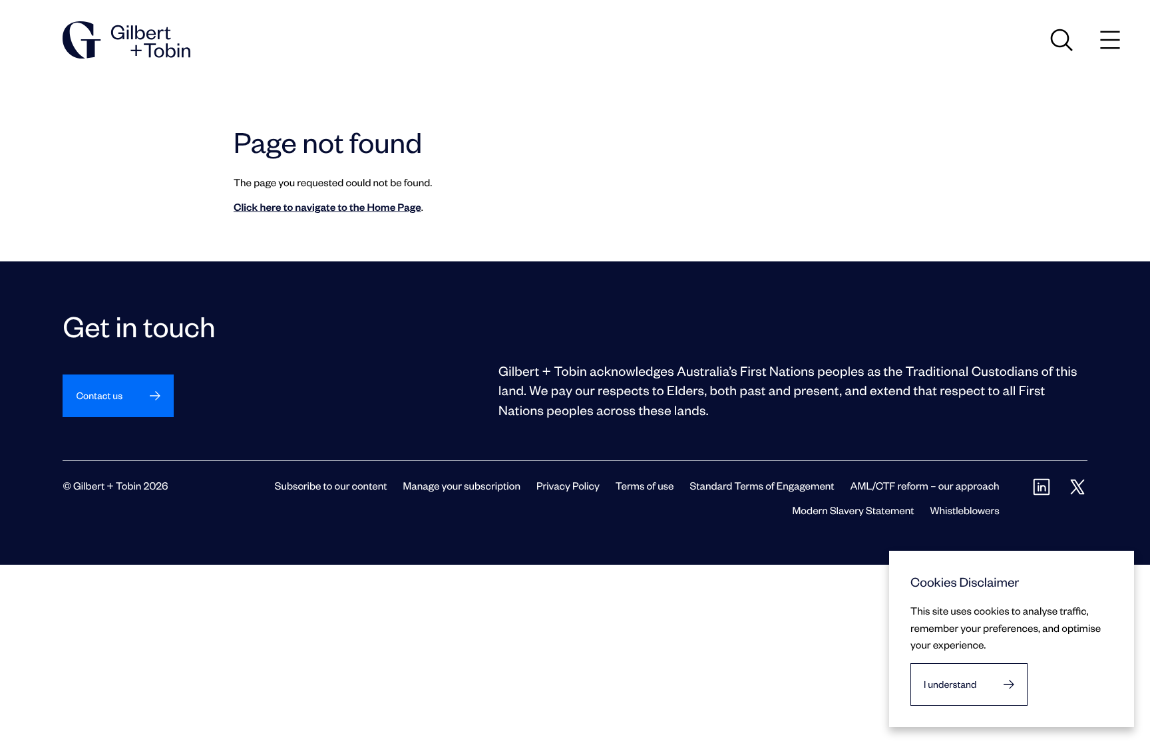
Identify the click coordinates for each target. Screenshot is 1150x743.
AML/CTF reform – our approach (925, 485)
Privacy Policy (568, 485)
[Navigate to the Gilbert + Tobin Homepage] (126, 40)
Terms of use (645, 485)
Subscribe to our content (331, 485)
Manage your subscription (461, 485)
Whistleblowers (964, 510)
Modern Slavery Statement (853, 510)
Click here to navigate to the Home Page (327, 207)
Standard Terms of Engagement (762, 485)
